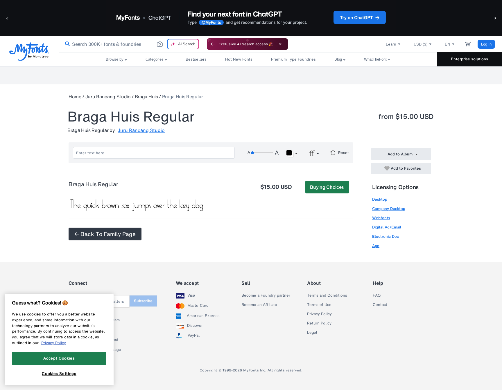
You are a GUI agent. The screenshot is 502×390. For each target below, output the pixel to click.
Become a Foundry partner (265, 295)
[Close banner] (280, 44)
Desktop (379, 199)
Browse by (114, 59)
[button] (7, 17)
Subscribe (143, 301)
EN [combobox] (447, 44)
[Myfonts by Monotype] (29, 51)
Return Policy (319, 323)
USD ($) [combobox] (420, 44)
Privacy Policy (319, 314)
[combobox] (130, 44)
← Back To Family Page (105, 234)
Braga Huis (146, 96)
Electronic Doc (385, 236)
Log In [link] (486, 44)
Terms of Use (319, 304)
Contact (380, 304)
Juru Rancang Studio (108, 96)
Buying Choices (327, 187)
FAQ (377, 295)
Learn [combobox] (391, 44)
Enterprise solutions (469, 59)
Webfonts (381, 218)
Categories (155, 59)
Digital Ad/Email (386, 227)
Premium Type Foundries (293, 59)
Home (75, 96)
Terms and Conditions (327, 295)
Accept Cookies (59, 358)
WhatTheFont (375, 59)
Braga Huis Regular (182, 96)
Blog (338, 59)
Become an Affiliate (259, 304)
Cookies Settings (59, 373)
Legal (312, 332)
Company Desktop (388, 208)
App (375, 245)
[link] (66, 44)
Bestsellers (196, 59)
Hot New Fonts (238, 59)
